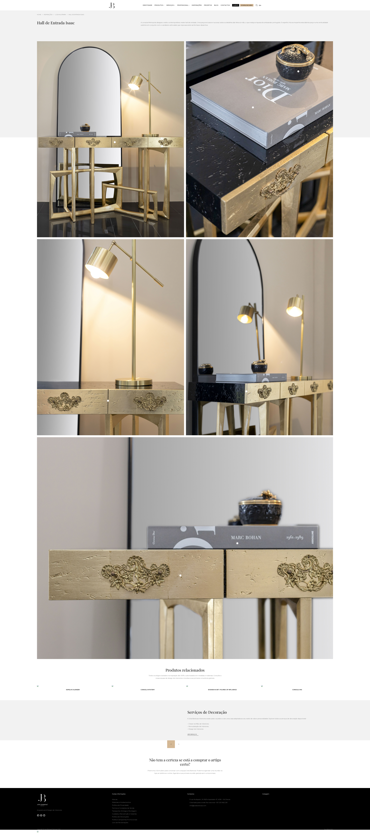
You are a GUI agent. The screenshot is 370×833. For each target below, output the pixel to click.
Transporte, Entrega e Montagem (124, 811)
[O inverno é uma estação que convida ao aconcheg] (321, 802)
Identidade (147, 5)
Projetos (208, 5)
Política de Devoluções (120, 817)
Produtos (158, 5)
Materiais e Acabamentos (121, 802)
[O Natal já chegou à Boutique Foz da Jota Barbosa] (297, 799)
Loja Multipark (60, 14)
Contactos (225, 5)
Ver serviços (192, 734)
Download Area (246, 5)
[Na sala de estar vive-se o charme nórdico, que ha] (297, 802)
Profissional (182, 5)
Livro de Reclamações (120, 822)
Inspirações (197, 5)
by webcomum (328, 829)
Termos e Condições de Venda (123, 808)
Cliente (235, 5)
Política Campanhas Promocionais (124, 820)
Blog (216, 5)
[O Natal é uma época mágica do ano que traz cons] (321, 799)
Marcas (114, 799)
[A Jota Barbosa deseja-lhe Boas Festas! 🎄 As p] (273, 802)
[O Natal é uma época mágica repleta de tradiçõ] (273, 799)
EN (260, 5)
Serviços (170, 5)
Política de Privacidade (120, 805)
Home (39, 14)
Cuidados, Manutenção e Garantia (124, 814)
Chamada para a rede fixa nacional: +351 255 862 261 (208, 802)
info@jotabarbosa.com (198, 806)
